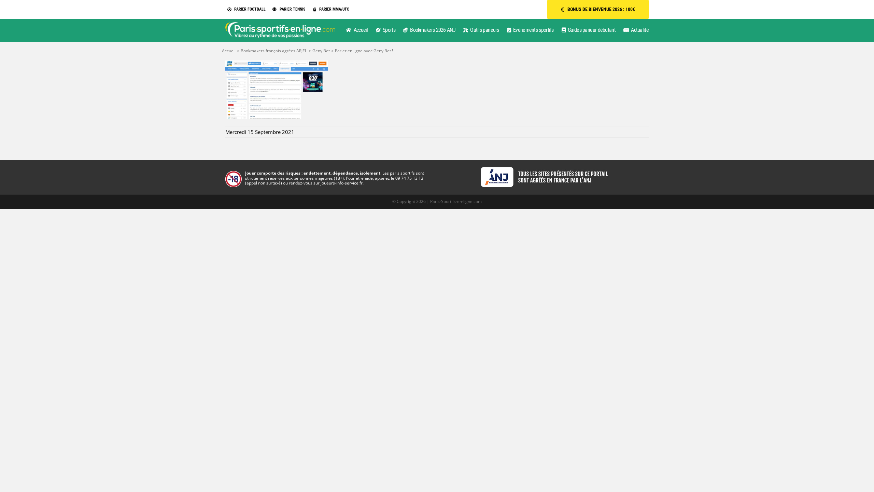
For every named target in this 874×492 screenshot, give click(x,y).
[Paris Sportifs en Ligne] (280, 24)
